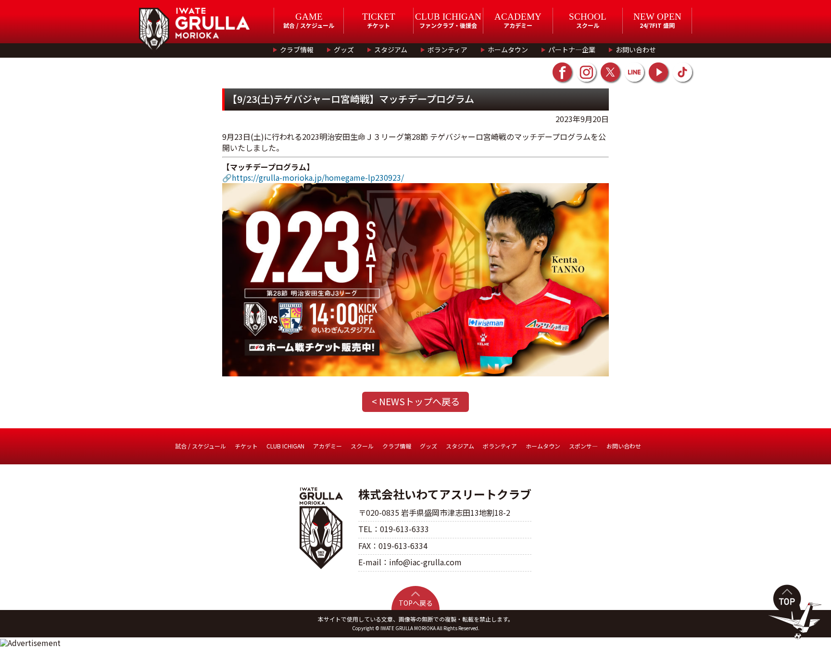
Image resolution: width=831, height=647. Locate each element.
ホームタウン (508, 49)
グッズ (344, 49)
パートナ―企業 (571, 49)
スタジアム (390, 49)
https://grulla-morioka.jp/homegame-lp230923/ (318, 177)
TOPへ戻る (416, 603)
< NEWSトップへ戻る (416, 401)
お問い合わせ (636, 49)
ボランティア (447, 49)
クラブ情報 (297, 49)
